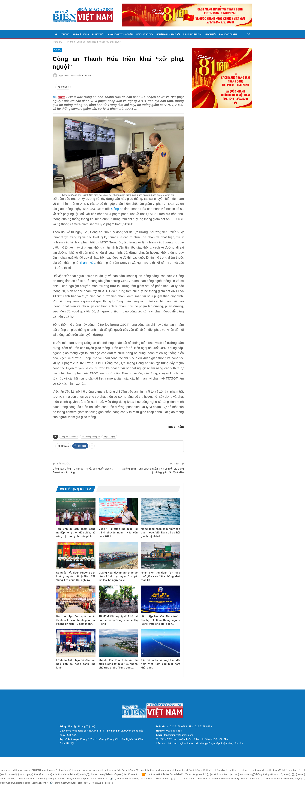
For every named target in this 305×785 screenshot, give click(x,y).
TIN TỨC (65, 34)
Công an (117, 209)
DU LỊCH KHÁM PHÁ (192, 34)
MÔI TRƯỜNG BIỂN (144, 34)
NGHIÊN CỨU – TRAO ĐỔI (168, 34)
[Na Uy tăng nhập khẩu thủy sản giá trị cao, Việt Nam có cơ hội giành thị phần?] (160, 511)
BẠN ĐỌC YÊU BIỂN (228, 34)
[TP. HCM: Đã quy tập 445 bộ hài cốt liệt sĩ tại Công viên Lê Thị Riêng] (118, 599)
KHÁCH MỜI (210, 34)
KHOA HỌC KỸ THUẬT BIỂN (120, 34)
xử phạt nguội (109, 437)
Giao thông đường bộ (91, 437)
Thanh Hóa (87, 262)
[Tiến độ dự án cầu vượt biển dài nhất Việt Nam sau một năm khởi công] (160, 643)
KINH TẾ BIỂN (98, 34)
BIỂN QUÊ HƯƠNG (81, 34)
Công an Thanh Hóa (69, 437)
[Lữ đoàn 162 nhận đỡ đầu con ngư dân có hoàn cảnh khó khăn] (75, 643)
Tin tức (57, 50)
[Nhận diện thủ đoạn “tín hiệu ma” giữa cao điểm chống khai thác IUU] (160, 555)
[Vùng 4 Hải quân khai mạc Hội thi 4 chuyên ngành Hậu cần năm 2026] (118, 511)
